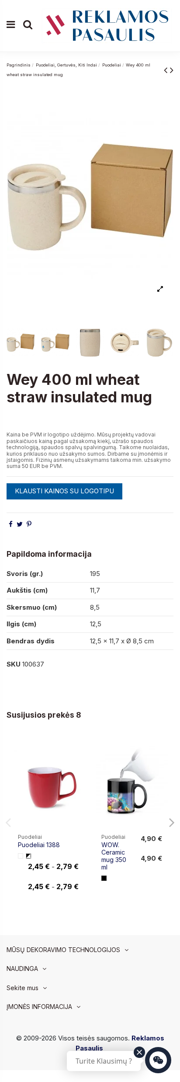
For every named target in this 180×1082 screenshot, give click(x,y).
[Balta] (20, 856)
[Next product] (171, 70)
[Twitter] (20, 524)
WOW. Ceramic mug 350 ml (113, 856)
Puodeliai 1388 (39, 844)
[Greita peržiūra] (77, 764)
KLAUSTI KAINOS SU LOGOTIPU (64, 491)
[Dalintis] (11, 524)
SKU (14, 664)
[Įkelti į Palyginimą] (77, 749)
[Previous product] (167, 70)
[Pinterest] (29, 524)
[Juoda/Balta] (28, 856)
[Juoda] (104, 878)
